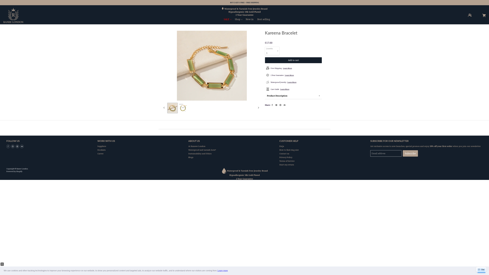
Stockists (101, 150)
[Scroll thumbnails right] (258, 108)
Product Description (277, 95)
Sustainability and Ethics (200, 153)
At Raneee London (196, 146)
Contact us (284, 153)
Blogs (190, 157)
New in (250, 19)
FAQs (281, 146)
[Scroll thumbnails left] (164, 108)
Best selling (263, 19)
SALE (227, 19)
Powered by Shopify (14, 171)
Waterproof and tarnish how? (202, 150)
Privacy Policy (285, 157)
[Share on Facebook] (272, 104)
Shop (238, 19)
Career (100, 153)
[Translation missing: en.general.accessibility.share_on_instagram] (276, 104)
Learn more (223, 271)
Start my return (286, 164)
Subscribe (410, 153)
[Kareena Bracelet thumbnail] (172, 108)
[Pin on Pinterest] (280, 104)
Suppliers (101, 146)
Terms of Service (287, 161)
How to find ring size (289, 150)
